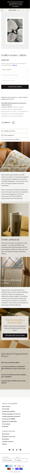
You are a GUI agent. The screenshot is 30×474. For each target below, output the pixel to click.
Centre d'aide (5, 409)
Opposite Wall (17, 471)
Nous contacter (6, 406)
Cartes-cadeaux (6, 424)
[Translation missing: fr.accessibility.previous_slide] (11, 51)
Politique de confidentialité (9, 421)
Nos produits (5, 439)
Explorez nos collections (15, 335)
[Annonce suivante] (28, 4)
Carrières (4, 444)
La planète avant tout (7, 441)
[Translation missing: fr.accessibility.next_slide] (18, 51)
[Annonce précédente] (3, 4)
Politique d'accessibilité (8, 411)
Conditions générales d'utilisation (11, 416)
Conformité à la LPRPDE (8, 419)
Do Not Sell (5, 426)
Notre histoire (6, 434)
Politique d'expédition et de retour (11, 414)
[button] (2, 10)
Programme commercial (8, 436)
